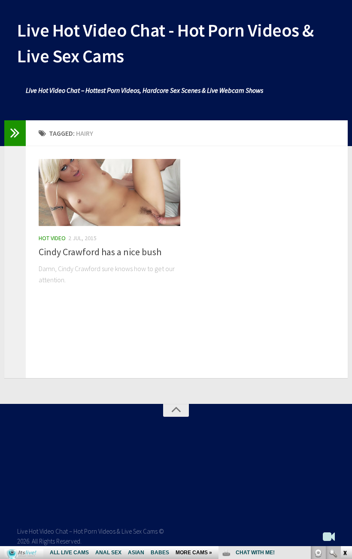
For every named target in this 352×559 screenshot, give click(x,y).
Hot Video (52, 238)
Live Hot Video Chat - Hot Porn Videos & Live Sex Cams (165, 43)
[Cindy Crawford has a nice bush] (109, 192)
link (344, 424)
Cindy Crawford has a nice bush (100, 252)
